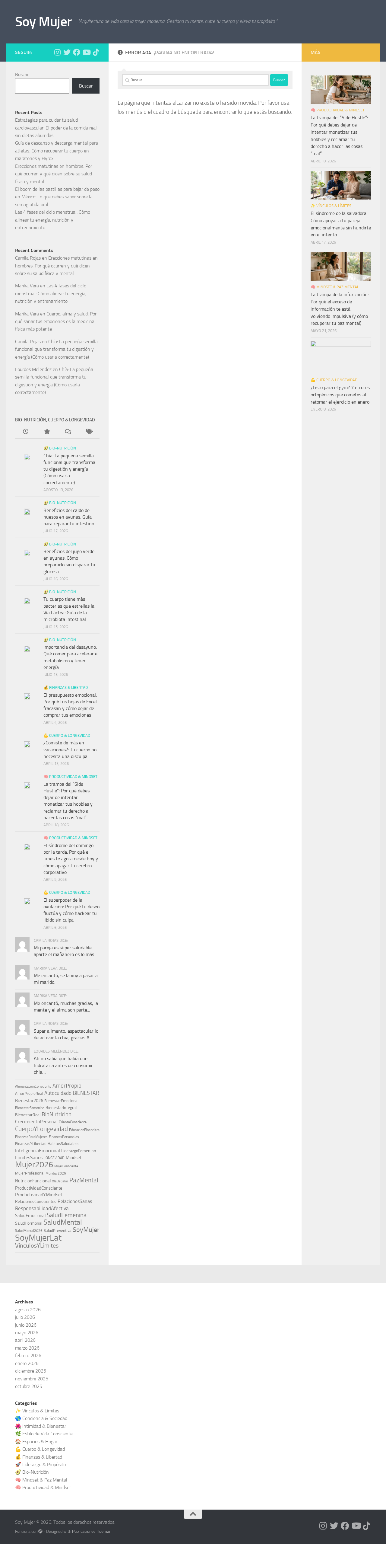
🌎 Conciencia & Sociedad (41, 1418)
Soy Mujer (43, 22)
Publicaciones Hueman (91, 1531)
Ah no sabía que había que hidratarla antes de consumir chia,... (63, 1065)
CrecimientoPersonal (36, 1121)
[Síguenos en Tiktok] (96, 52)
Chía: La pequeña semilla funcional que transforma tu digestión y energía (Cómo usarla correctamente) (56, 349)
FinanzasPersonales (64, 1137)
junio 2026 (25, 1325)
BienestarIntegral (61, 1107)
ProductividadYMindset (38, 1194)
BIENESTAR (86, 1093)
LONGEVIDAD (54, 1158)
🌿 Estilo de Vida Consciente (44, 1434)
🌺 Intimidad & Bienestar (40, 1426)
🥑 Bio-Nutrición (59, 448)
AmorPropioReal (29, 1093)
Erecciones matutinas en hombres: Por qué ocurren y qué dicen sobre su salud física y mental (53, 173)
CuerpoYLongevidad (41, 1129)
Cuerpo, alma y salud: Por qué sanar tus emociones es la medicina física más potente (55, 321)
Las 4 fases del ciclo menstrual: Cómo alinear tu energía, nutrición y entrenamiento (52, 219)
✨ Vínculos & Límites (331, 205)
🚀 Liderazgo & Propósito (40, 1464)
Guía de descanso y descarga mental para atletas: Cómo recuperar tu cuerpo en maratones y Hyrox (56, 150)
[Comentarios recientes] (67, 432)
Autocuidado (57, 1093)
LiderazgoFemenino (78, 1150)
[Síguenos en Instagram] (57, 52)
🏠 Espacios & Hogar (36, 1441)
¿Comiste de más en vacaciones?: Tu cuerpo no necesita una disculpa (69, 749)
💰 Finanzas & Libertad (65, 687)
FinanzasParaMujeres (31, 1137)
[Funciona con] (40, 1531)
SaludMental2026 (29, 1231)
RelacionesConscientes (35, 1201)
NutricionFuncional (33, 1181)
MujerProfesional (29, 1173)
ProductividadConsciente (38, 1188)
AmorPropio (66, 1085)
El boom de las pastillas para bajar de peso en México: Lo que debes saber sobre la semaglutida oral (57, 196)
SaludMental (62, 1222)
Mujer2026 (34, 1164)
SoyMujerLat (38, 1237)
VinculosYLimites (37, 1245)
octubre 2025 (28, 1386)
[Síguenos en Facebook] (76, 52)
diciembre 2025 (30, 1371)
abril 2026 (25, 1340)
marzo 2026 (27, 1348)
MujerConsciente (66, 1166)
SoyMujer (86, 1230)
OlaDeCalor (60, 1181)
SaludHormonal (28, 1223)
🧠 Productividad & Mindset (70, 776)
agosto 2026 (28, 1309)
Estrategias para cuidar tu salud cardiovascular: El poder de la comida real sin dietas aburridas (56, 127)
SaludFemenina (67, 1215)
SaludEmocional (30, 1215)
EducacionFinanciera (84, 1130)
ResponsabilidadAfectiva (42, 1208)
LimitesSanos (29, 1157)
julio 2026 (25, 1317)
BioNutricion (56, 1114)
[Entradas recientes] (25, 432)
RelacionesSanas (75, 1201)
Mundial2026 (56, 1173)
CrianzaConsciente (73, 1122)
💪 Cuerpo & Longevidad (66, 735)
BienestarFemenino (29, 1108)
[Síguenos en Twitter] (67, 52)
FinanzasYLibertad (30, 1143)
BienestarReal (27, 1114)
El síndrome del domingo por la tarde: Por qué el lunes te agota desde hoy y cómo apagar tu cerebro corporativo (70, 858)
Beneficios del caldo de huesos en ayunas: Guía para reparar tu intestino (68, 517)
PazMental (83, 1180)
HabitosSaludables (63, 1143)
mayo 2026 (26, 1332)
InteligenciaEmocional (37, 1150)
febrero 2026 (28, 1355)
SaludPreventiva (57, 1230)
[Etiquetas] (89, 432)
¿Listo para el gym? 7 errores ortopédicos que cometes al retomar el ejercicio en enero (340, 395)
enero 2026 (27, 1363)
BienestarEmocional (61, 1100)
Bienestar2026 (29, 1100)
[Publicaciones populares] (46, 432)
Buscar (22, 74)
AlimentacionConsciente (33, 1086)
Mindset (73, 1157)
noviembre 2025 (31, 1379)
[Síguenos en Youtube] (86, 52)
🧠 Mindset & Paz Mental (335, 287)
